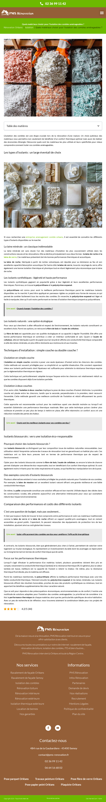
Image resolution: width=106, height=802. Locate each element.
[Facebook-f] (48, 728)
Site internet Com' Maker (94, 799)
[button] (102, 13)
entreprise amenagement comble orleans (44, 237)
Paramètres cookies (53, 798)
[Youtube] (58, 728)
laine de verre (10, 257)
